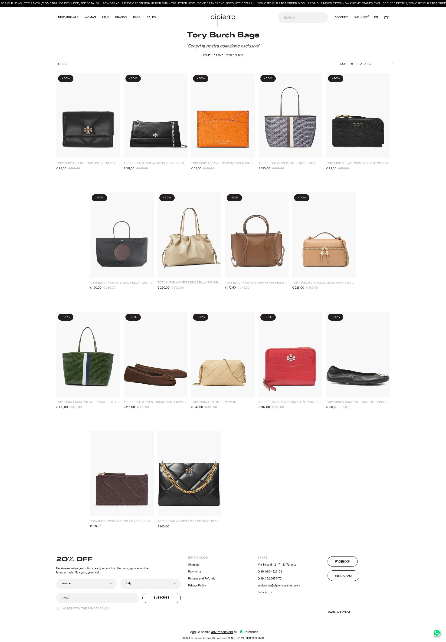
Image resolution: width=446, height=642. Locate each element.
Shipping (194, 564)
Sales (151, 17)
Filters (61, 64)
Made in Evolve (339, 612)
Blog (137, 17)
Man (105, 17)
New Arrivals (68, 17)
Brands (121, 17)
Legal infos (265, 592)
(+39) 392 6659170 (270, 578)
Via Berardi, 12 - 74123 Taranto (277, 564)
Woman (90, 17)
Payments (194, 571)
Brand (218, 55)
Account (341, 17)
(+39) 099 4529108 (270, 571)
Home (206, 55)
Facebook (342, 561)
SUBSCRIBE (161, 597)
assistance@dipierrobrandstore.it (279, 585)
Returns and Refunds (201, 578)
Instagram (343, 576)
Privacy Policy (197, 585)
